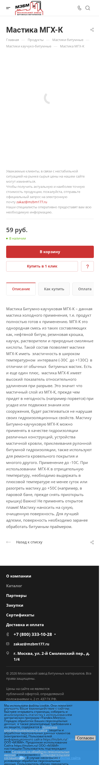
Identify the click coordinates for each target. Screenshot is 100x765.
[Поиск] (87, 8)
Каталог (14, 585)
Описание (21, 288)
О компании (18, 575)
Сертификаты (20, 614)
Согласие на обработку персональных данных (36, 753)
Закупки (14, 605)
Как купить (54, 288)
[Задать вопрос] (87, 266)
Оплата (85, 288)
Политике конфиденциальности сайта (30, 728)
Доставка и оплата (25, 624)
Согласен (85, 737)
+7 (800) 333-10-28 (33, 634)
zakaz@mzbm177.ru (31, 202)
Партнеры (16, 595)
